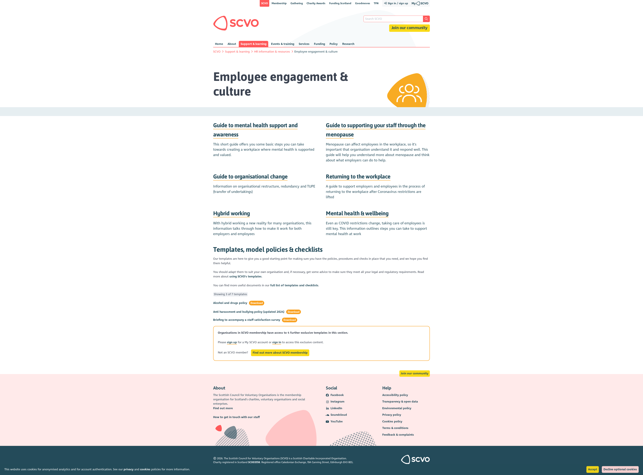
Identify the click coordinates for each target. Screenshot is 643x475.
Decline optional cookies (620, 469)
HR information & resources (272, 51)
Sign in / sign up (397, 3)
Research (348, 44)
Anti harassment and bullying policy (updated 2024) (248, 312)
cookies (145, 469)
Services (304, 44)
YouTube (337, 421)
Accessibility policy (395, 395)
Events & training (282, 44)
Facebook (337, 395)
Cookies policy (392, 421)
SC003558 (254, 462)
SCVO (264, 3)
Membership (279, 3)
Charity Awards (316, 3)
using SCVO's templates (245, 276)
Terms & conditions (395, 428)
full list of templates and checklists (294, 285)
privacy (128, 469)
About (232, 44)
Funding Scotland (340, 3)
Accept (592, 469)
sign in (276, 342)
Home (219, 44)
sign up (232, 342)
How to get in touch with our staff (236, 417)
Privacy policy (391, 415)
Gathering (297, 3)
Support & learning (253, 44)
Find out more (223, 408)
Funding (319, 44)
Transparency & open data (400, 401)
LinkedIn (336, 408)
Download (257, 303)
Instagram (337, 401)
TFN (376, 3)
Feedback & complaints (398, 434)
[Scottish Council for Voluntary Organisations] (236, 23)
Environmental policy (396, 408)
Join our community (409, 27)
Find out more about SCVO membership (280, 352)
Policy (334, 44)
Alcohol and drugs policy (230, 303)
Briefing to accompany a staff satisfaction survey (246, 320)
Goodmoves (362, 3)
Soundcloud (339, 415)
